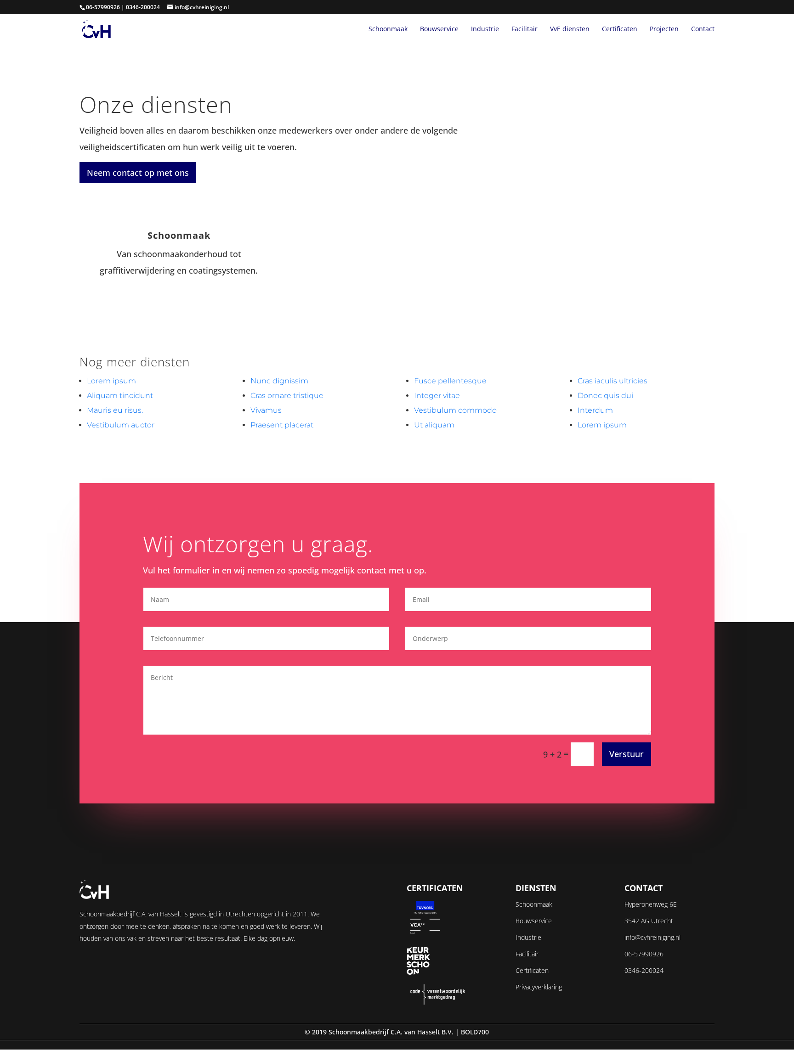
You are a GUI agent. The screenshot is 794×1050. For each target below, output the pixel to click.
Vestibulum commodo (455, 410)
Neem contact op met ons (138, 172)
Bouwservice (439, 29)
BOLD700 (475, 1032)
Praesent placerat (281, 425)
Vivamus (266, 410)
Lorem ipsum (111, 380)
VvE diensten (570, 29)
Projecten (664, 29)
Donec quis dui (605, 395)
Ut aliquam (434, 425)
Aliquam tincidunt (120, 395)
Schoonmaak (388, 29)
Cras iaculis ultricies (612, 380)
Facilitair (524, 29)
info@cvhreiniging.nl (652, 937)
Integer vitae (437, 395)
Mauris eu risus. (115, 410)
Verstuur (626, 753)
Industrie (485, 29)
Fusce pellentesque (450, 380)
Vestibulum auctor (120, 425)
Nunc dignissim (279, 380)
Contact (703, 29)
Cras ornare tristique (286, 395)
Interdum (595, 410)
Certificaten (619, 29)
